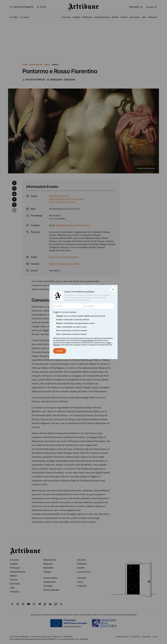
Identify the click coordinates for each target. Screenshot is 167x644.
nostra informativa (88, 340)
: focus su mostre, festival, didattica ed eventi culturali (80, 316)
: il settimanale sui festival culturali (71, 334)
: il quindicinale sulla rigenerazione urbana (75, 323)
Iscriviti (59, 351)
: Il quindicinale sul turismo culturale (71, 330)
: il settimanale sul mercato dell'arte (72, 319)
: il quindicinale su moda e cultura (71, 327)
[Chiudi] (113, 289)
